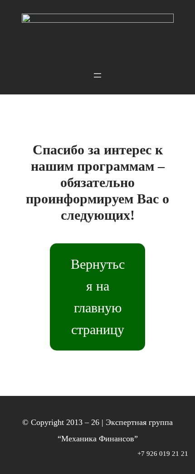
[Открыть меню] (10, 64)
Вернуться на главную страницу (98, 297)
